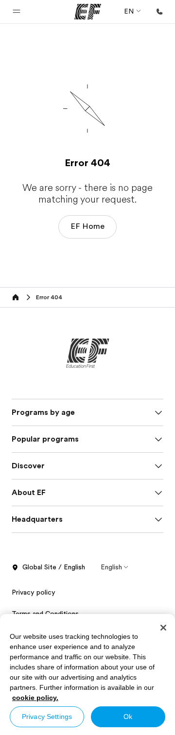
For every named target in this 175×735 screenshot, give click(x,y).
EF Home (87, 226)
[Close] (163, 627)
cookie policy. (35, 697)
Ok (127, 716)
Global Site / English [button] (53, 567)
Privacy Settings (47, 716)
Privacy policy (33, 592)
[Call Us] (159, 12)
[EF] (87, 11)
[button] (16, 11)
